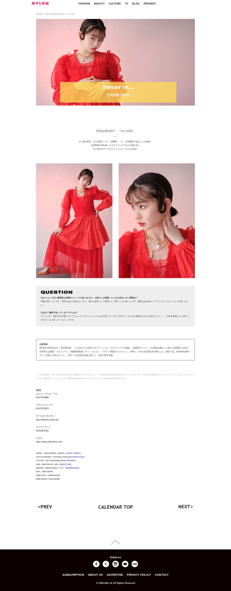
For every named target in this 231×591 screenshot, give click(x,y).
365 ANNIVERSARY (54, 14)
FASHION (84, 3)
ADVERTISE (115, 574)
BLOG (136, 3)
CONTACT (162, 574)
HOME (39, 14)
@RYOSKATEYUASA (76, 457)
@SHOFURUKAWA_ (68, 460)
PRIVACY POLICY (139, 574)
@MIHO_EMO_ (66, 464)
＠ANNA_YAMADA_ (73, 453)
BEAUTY (99, 3)
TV (126, 3)
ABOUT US (95, 574)
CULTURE (115, 3)
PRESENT (150, 3)
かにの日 (70, 14)
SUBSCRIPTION (73, 574)
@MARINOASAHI (72, 468)
